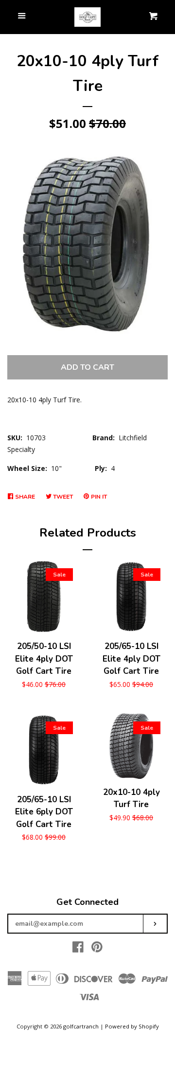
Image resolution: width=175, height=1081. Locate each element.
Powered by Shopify (132, 1026)
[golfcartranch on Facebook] (78, 949)
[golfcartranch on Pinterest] (97, 949)
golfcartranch (81, 1026)
